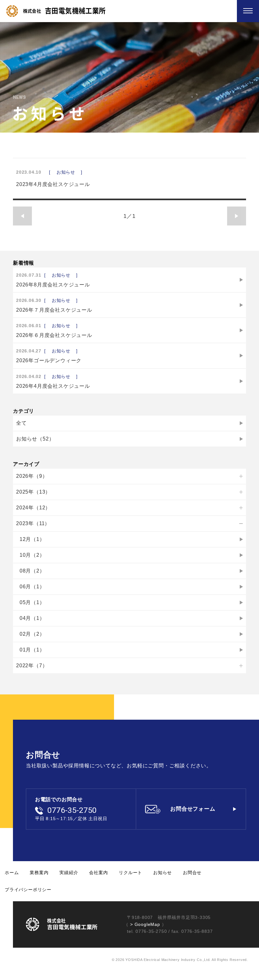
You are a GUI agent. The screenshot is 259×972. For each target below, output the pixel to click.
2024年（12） (33, 507)
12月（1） (32, 539)
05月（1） (32, 602)
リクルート (130, 872)
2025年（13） (33, 492)
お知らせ (162, 872)
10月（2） (32, 555)
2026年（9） (31, 476)
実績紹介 (68, 872)
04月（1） (32, 618)
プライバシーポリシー (28, 889)
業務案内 (39, 872)
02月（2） (32, 634)
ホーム (12, 872)
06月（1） (32, 586)
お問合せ (192, 872)
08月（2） (32, 570)
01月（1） (32, 649)
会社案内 (98, 872)
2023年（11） (33, 523)
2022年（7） (31, 665)
